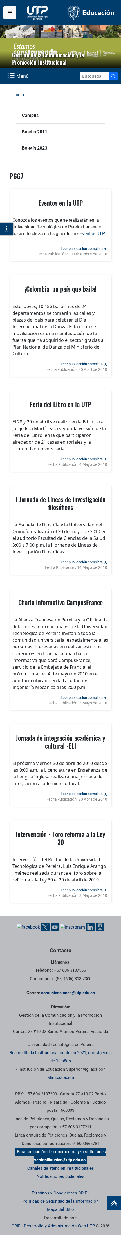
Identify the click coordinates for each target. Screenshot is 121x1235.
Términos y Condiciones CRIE (59, 1193)
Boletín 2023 (34, 148)
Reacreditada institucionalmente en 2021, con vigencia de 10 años (61, 1056)
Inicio (18, 94)
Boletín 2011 (34, 131)
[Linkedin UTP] (90, 927)
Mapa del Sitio (60, 1209)
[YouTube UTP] (55, 927)
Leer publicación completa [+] (84, 248)
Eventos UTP (92, 233)
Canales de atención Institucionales (60, 1168)
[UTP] (38, 13)
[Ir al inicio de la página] (114, 1203)
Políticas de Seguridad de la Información (60, 1201)
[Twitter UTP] (45, 927)
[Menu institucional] (9, 12)
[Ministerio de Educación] (91, 13)
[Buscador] (113, 76)
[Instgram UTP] (72, 927)
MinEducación (60, 1077)
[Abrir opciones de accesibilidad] (7, 229)
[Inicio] (114, 1203)
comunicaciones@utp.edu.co (68, 992)
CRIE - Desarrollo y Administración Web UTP (53, 1226)
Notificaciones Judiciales (60, 1176)
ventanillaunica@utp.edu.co (60, 1159)
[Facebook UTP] (28, 927)
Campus (30, 115)
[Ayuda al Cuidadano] (100, 927)
